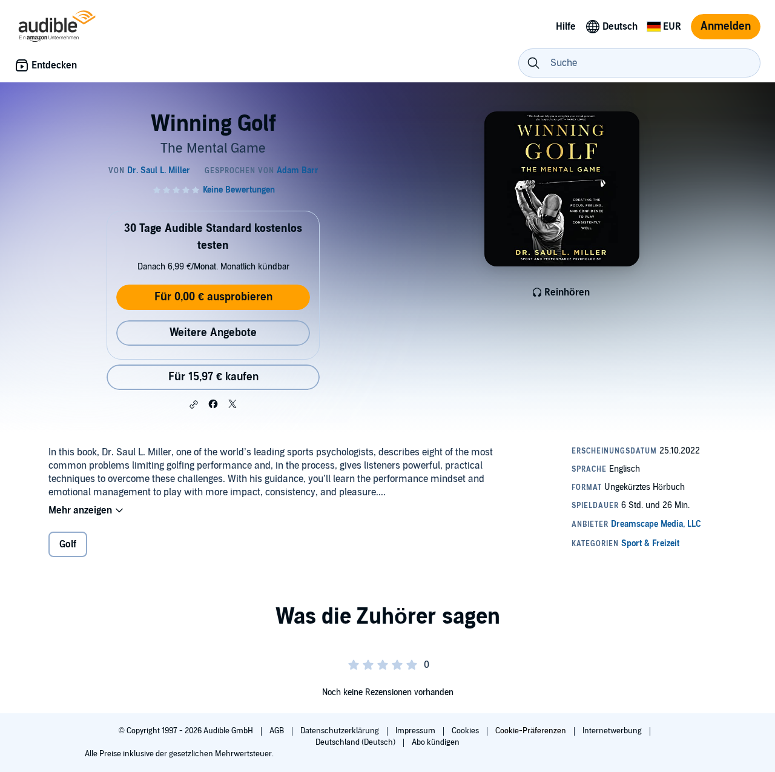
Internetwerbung (613, 731)
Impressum (416, 731)
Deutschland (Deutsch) (356, 742)
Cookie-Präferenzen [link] (530, 731)
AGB (277, 731)
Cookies (466, 731)
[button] (194, 404)
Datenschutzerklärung (340, 731)
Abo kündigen (436, 742)
